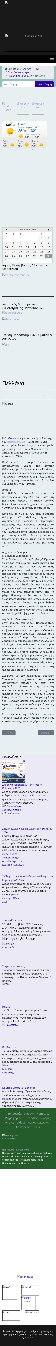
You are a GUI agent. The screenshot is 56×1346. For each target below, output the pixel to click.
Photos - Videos (15, 1122)
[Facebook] (36, 394)
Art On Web (37, 1334)
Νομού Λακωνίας (17, 441)
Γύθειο (6, 1007)
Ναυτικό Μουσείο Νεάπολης (18, 1087)
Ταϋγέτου (32, 445)
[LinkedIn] (51, 394)
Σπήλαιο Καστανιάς (13, 966)
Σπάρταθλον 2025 (12, 920)
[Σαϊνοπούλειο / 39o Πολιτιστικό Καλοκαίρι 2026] (28, 815)
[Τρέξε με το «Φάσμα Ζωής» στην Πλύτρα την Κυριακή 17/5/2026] (28, 863)
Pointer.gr (29, 1337)
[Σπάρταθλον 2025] (28, 907)
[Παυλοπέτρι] (28, 1034)
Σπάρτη (20, 449)
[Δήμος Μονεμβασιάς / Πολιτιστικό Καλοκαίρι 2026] (28, 771)
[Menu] (52, 59)
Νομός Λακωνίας (38, 1122)
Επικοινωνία (24, 1127)
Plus (37, 1127)
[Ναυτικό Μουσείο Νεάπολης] (28, 1075)
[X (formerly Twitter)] (44, 394)
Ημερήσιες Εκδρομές (37, 1118)
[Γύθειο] (28, 994)
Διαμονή (29, 1113)
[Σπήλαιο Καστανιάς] (28, 953)
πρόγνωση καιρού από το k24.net (24, 150)
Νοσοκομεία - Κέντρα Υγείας (16, 1149)
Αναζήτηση (45, 84)
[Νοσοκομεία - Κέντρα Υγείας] (28, 1141)
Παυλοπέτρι (9, 1047)
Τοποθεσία (15, 1113)
